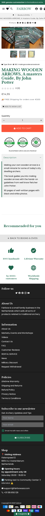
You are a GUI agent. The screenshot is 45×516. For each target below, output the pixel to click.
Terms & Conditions (11, 398)
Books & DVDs (24, 15)
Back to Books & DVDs (23, 238)
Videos (5, 337)
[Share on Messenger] (35, 23)
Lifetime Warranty (10, 381)
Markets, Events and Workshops (17, 333)
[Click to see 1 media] (13, 54)
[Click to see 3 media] (31, 54)
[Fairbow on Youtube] (29, 293)
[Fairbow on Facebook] (19, 293)
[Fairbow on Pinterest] (23, 293)
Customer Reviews (11, 349)
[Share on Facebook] (17, 23)
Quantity (6, 115)
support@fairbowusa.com (16, 488)
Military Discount (10, 362)
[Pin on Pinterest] (23, 23)
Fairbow (18, 503)
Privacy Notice (9, 394)
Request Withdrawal (11, 366)
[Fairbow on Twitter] (17, 293)
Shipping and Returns (12, 385)
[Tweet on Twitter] (20, 23)
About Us (6, 328)
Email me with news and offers (16, 431)
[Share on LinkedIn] (27, 23)
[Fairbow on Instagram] (25, 293)
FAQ (4, 345)
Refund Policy (8, 389)
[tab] (23, 157)
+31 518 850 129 (10, 492)
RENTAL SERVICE (9, 354)
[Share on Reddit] (30, 23)
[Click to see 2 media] (22, 54)
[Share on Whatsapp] (25, 23)
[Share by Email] (33, 23)
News (4, 358)
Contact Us (7, 341)
